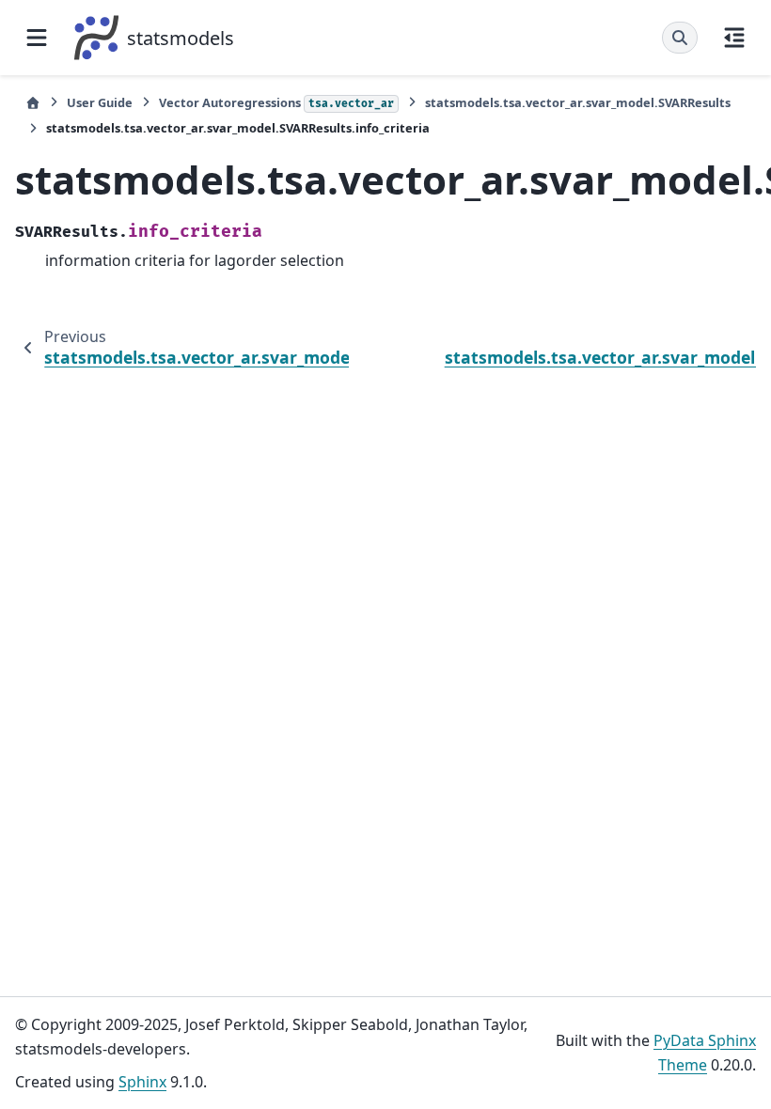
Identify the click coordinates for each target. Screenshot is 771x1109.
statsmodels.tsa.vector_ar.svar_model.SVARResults (578, 102)
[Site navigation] (36, 38)
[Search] (680, 38)
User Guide (100, 102)
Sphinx (142, 1081)
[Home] (32, 103)
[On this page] (734, 38)
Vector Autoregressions (276, 102)
